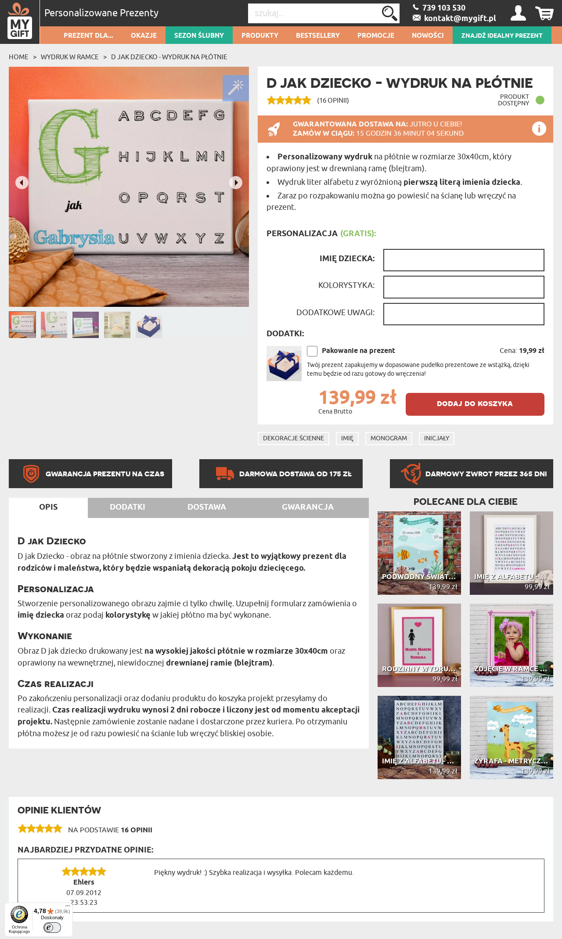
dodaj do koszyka (475, 403)
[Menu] (67, 908)
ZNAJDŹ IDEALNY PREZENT (502, 36)
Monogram (389, 438)
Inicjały (436, 438)
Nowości (428, 36)
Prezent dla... (88, 36)
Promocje (375, 36)
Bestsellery (318, 36)
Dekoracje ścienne (293, 438)
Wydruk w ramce (70, 57)
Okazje (144, 36)
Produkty (259, 36)
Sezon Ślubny (199, 36)
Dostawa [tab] (206, 507)
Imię (347, 438)
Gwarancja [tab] (308, 507)
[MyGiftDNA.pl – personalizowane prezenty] (20, 22)
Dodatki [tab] (127, 507)
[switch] (52, 927)
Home (19, 57)
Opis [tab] (48, 507)
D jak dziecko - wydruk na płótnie (169, 57)
